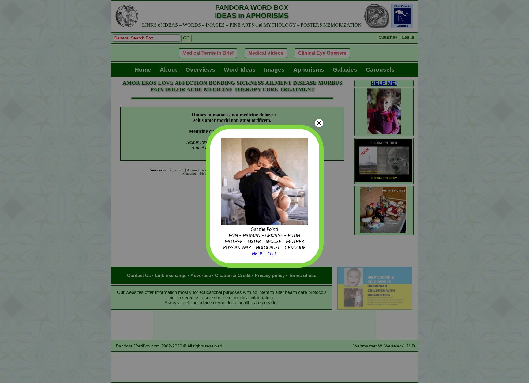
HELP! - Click (264, 254)
